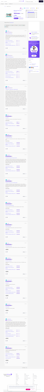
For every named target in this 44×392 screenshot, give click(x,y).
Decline (33, 389)
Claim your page (34, 55)
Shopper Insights (26, 379)
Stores (5, 6)
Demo (24, 380)
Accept (28, 389)
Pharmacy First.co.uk (17, 10)
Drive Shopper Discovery (26, 375)
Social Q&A (17, 379)
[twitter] (30, 67)
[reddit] (31, 67)
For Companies (41, 1)
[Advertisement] (34, 26)
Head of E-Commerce (26, 384)
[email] (32, 67)
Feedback (17, 383)
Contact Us (34, 380)
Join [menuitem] (35, 1)
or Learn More (34, 44)
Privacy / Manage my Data (35, 384)
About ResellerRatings (35, 376)
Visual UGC (17, 380)
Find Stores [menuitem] (2, 1)
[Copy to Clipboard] (33, 67)
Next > (26, 367)
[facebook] (29, 67)
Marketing (25, 383)
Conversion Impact (26, 376)
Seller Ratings (17, 376)
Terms (33, 379)
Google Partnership (34, 375)
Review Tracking (17, 384)
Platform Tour (17, 375)
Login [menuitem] (37, 1)
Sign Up (33, 383)
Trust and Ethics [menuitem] (5, 1)
